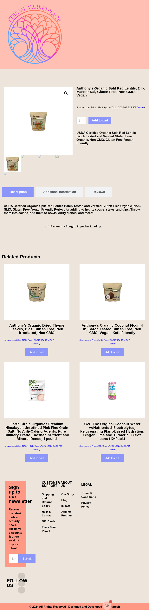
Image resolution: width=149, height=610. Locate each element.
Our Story (67, 494)
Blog (64, 500)
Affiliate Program (66, 513)
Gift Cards (48, 521)
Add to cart (100, 120)
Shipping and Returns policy (48, 500)
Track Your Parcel (49, 529)
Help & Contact (47, 513)
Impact (65, 505)
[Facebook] (21, 583)
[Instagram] (21, 576)
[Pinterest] (21, 590)
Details (140, 107)
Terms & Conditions (88, 494)
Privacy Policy (86, 504)
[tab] (18, 192)
